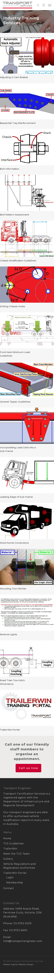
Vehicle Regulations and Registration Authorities (19, 866)
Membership (14, 882)
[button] (49, 5)
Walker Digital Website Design (18, 964)
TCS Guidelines (13, 843)
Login (10, 877)
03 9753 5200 (23, 923)
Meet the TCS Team (16, 853)
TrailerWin (10, 848)
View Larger (27, 52)
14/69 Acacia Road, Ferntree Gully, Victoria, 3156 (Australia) (22, 912)
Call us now (28, 768)
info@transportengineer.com (22, 941)
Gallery (8, 858)
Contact (8, 888)
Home (7, 838)
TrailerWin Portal (14, 873)
